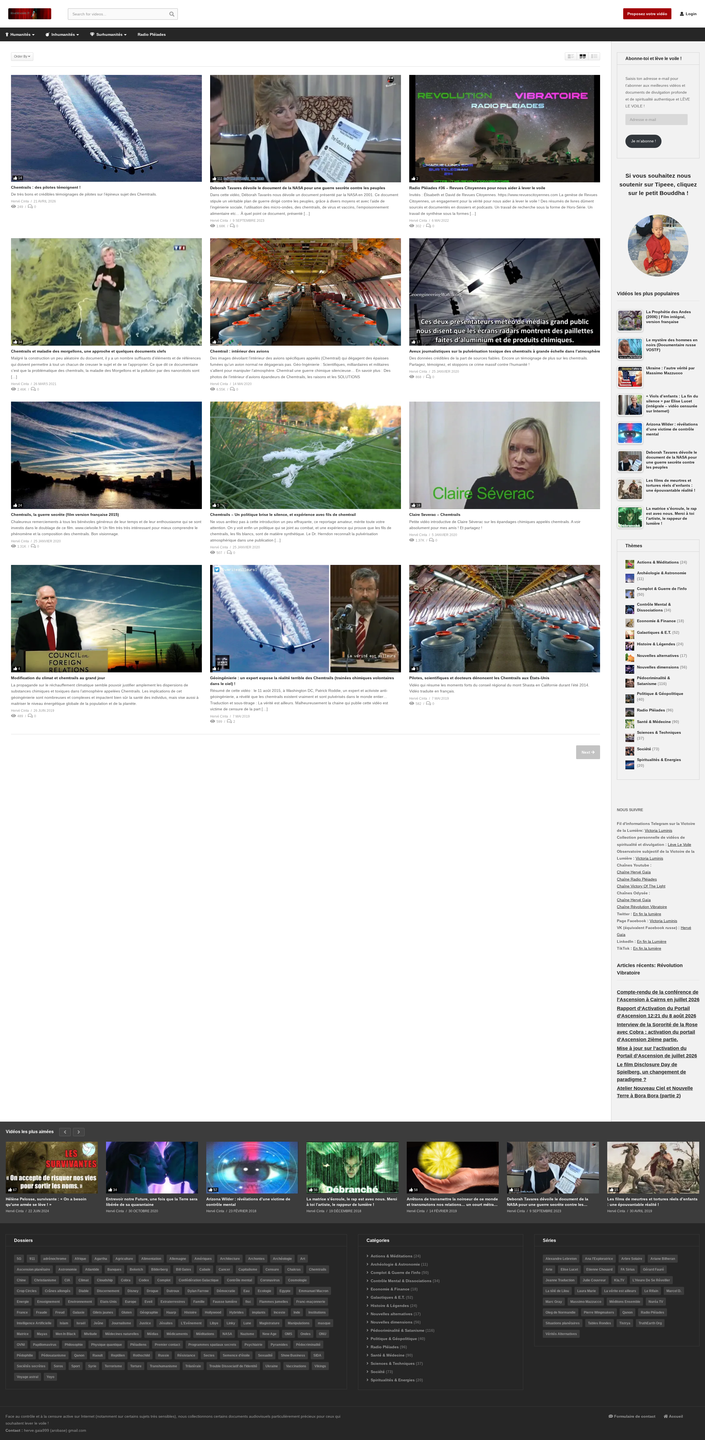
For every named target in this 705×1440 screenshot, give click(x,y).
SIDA (317, 1355)
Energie (23, 1302)
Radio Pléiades (152, 34)
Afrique (80, 1259)
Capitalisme (247, 1269)
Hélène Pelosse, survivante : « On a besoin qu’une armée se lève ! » (46, 1202)
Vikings (320, 1366)
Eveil (148, 1302)
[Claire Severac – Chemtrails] (504, 455)
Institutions (317, 1312)
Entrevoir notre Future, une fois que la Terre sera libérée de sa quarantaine (151, 1202)
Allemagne (177, 1259)
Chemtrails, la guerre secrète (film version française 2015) (65, 514)
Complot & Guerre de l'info (662, 588)
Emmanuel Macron (313, 1291)
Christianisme (45, 1280)
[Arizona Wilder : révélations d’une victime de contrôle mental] (252, 1167)
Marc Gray (554, 1302)
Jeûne (98, 1323)
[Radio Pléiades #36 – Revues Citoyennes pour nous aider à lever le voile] (504, 128)
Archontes (256, 1259)
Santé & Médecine (654, 721)
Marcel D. (673, 1291)
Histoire (190, 1312)
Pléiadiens (138, 1345)
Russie (163, 1355)
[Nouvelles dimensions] (629, 669)
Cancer (224, 1269)
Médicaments (177, 1334)
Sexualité (265, 1355)
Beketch (136, 1269)
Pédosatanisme (53, 1355)
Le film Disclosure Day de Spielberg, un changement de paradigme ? (651, 1072)
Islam (64, 1323)
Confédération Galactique (199, 1280)
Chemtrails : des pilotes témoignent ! (46, 187)
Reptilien (118, 1355)
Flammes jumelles (273, 1302)
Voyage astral (27, 1377)
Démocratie (226, 1291)
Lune (247, 1323)
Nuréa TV (656, 1302)
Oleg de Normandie (561, 1312)
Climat (83, 1280)
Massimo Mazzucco (585, 1302)
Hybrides (236, 1312)
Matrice (23, 1334)
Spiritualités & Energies (659, 759)
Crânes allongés (57, 1291)
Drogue (152, 1291)
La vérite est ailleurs (620, 1291)
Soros (58, 1366)
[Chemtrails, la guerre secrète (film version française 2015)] (106, 455)
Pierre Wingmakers (599, 1312)
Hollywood (213, 1312)
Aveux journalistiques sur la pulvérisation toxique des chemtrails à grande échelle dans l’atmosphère (504, 351)
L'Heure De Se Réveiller (651, 1280)
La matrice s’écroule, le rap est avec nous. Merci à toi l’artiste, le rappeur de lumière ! (352, 1202)
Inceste (279, 1312)
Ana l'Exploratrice (599, 1259)
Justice (145, 1323)
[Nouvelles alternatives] (629, 657)
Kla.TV (619, 1280)
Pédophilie (25, 1355)
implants (258, 1312)
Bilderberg (159, 1269)
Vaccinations (296, 1366)
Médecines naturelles (122, 1334)
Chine (21, 1280)
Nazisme (247, 1334)
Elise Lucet (569, 1269)
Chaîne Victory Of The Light (641, 886)
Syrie (92, 1366)
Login (691, 14)
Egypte (285, 1291)
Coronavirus (270, 1280)
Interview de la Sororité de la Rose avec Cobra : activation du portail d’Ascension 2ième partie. (657, 1032)
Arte (549, 1269)
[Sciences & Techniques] (629, 737)
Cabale (204, 1269)
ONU (322, 1334)
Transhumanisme (163, 1366)
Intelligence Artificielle (34, 1323)
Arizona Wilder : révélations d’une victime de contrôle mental (248, 1202)
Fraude (41, 1312)
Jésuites (166, 1323)
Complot (163, 1280)
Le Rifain (651, 1291)
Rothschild (141, 1355)
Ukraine (271, 1366)
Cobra (126, 1280)
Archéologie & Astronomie (661, 573)
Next (586, 752)
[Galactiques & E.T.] (629, 634)
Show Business (293, 1355)
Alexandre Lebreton (561, 1259)
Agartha (100, 1259)
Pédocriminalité (308, 1345)
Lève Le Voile (679, 844)
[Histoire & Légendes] (629, 646)
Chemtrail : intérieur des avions (239, 351)
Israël (81, 1323)
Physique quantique (106, 1345)
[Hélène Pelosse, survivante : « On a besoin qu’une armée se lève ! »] (52, 1167)
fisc (248, 1302)
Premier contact (167, 1345)
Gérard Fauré (653, 1269)
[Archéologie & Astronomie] (629, 578)
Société (644, 749)
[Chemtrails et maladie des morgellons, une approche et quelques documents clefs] (106, 292)
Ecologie (264, 1291)
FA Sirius (628, 1269)
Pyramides (279, 1345)
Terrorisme (113, 1366)
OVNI (21, 1345)
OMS (288, 1334)
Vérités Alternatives (561, 1334)
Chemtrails (317, 1269)
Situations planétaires (563, 1323)
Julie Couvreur (594, 1280)
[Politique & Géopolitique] (629, 698)
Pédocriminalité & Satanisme (397, 1330)
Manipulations (299, 1323)
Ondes (305, 1334)
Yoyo (50, 1377)
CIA (67, 1280)
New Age (269, 1334)
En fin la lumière (647, 914)
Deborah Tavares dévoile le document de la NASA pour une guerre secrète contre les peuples (297, 188)
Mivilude (90, 1334)
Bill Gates (183, 1269)
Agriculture (124, 1259)
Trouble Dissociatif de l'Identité (233, 1366)
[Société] (629, 751)
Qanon (79, 1355)
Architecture (230, 1259)
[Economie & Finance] (629, 623)
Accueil (675, 1416)
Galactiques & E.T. (654, 632)
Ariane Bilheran (662, 1259)
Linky (231, 1323)
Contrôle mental (239, 1280)
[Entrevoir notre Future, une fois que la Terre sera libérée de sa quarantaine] (152, 1167)
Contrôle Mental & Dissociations (401, 1281)
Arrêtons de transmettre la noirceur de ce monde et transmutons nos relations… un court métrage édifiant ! (452, 1202)
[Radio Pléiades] (629, 712)
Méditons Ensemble (624, 1302)
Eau (246, 1291)
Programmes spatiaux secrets (212, 1345)
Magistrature (269, 1323)
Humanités (20, 34)
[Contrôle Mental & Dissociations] (629, 609)
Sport (75, 1366)
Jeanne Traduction (560, 1280)
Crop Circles (27, 1291)
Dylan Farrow (198, 1291)
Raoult (98, 1355)
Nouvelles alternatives (658, 655)
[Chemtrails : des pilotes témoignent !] (106, 128)
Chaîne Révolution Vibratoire (642, 907)
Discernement (108, 1291)
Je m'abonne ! (643, 141)
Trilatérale (193, 1366)
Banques (114, 1269)
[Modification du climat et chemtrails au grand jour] (106, 618)
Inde (297, 1312)
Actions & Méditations (658, 562)
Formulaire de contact (634, 1416)
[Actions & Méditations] (629, 564)
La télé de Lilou (557, 1291)
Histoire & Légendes (656, 644)
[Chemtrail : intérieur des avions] (305, 292)
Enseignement (48, 1302)
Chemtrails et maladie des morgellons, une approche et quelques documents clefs (88, 351)
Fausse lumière (225, 1302)
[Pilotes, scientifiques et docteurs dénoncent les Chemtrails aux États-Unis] (504, 618)
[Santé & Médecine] (629, 723)
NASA (227, 1334)
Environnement (80, 1302)
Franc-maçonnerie (310, 1302)
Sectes (209, 1355)
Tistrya (624, 1323)
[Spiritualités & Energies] (629, 764)
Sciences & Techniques (659, 732)
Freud (59, 1312)
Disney (133, 1291)
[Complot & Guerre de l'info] (629, 593)
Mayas (42, 1334)
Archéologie (282, 1259)
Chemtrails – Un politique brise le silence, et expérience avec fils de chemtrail (283, 514)
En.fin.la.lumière (647, 948)
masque (324, 1323)
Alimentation (151, 1259)
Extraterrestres (173, 1302)
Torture (136, 1366)
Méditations (205, 1334)
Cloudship (105, 1280)
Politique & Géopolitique (660, 693)
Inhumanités (62, 34)
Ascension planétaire (33, 1269)
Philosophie (74, 1345)
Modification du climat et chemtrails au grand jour (58, 678)
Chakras (294, 1269)
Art (302, 1259)
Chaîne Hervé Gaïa (634, 872)
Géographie (149, 1312)
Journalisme (121, 1323)
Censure (272, 1269)
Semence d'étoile (236, 1355)
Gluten (126, 1312)
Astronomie (67, 1269)
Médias (152, 1334)
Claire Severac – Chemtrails (434, 514)
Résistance (186, 1355)
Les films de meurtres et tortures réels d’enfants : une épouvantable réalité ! (652, 1202)
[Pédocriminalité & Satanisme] (629, 683)
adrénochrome (54, 1259)
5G (19, 1259)
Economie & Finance (657, 621)
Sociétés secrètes (31, 1366)
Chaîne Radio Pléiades (637, 879)
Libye (214, 1323)
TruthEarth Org (650, 1323)
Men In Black (66, 1334)
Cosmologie (297, 1280)
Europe (130, 1302)
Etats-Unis (108, 1302)
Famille (199, 1302)
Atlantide (92, 1269)
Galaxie (79, 1312)
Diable (84, 1291)
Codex (144, 1280)
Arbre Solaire (631, 1259)
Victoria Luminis (658, 830)
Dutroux (173, 1291)
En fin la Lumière (651, 941)
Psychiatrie (253, 1345)
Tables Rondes (599, 1323)
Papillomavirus (44, 1345)
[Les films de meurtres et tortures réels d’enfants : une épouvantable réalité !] (653, 1167)
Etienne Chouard (599, 1269)
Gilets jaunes (103, 1312)
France (22, 1312)
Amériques (203, 1259)
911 (32, 1259)
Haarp (171, 1312)
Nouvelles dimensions (658, 667)
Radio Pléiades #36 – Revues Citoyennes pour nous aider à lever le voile (477, 188)
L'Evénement (191, 1323)
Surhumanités (109, 34)
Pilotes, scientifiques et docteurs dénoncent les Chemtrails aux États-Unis (479, 678)
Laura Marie (586, 1291)
